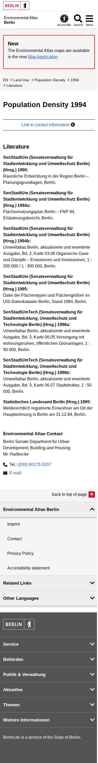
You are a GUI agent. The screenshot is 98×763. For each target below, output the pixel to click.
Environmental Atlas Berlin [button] (31, 509)
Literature (14, 85)
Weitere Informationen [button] (26, 720)
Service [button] (11, 644)
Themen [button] (11, 704)
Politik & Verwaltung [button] (24, 674)
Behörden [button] (13, 659)
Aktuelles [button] (12, 689)
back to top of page (69, 494)
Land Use (21, 80)
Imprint (13, 524)
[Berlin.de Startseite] (16, 5)
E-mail (15, 473)
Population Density (49, 80)
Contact (14, 539)
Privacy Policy (20, 553)
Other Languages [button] (21, 598)
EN (5, 80)
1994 (75, 80)
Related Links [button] (17, 583)
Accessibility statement (28, 568)
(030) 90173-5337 (34, 464)
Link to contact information (46, 125)
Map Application (43, 57)
